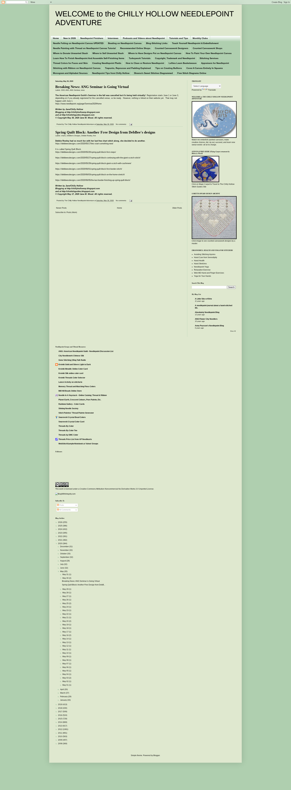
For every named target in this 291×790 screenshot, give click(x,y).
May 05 (65, 671)
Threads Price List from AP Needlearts (75, 439)
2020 (63, 90)
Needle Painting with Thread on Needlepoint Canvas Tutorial (84, 48)
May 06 (65, 667)
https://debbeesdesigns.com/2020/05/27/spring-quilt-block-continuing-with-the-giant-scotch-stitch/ (97, 158)
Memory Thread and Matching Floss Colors (77, 386)
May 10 (65, 653)
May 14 (65, 639)
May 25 (65, 603)
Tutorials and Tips (178, 38)
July (62, 564)
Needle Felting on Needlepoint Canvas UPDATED (78, 43)
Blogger (156, 755)
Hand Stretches (200, 264)
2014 (60, 722)
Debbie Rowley (86, 136)
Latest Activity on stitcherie (70, 382)
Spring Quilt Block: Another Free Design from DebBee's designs (105, 132)
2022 (60, 536)
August (63, 561)
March (63, 693)
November (64, 550)
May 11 (65, 649)
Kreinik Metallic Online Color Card (73, 369)
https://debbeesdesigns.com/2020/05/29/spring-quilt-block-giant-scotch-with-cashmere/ (93, 163)
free (94, 136)
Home (56, 38)
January (63, 700)
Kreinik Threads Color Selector (72, 378)
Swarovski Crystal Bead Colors (72, 417)
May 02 (65, 681)
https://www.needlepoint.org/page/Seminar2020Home (78, 104)
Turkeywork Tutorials (140, 58)
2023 (60, 533)
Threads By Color (66, 426)
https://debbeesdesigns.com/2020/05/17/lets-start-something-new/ (84, 143)
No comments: (121, 124)
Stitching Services (209, 58)
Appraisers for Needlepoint (215, 63)
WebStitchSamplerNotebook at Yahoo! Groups (78, 444)
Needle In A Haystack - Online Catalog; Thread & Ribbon (83, 395)
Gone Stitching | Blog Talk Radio (72, 360)
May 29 (65, 589)
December (64, 546)
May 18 (65, 628)
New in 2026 (69, 38)
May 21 (65, 617)
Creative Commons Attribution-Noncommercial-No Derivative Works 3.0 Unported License (117, 489)
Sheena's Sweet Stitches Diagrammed (153, 73)
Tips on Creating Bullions (168, 68)
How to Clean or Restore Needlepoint (145, 63)
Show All (233, 331)
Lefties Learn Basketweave (183, 63)
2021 (60, 540)
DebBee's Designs (73, 136)
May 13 (65, 642)
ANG (67, 90)
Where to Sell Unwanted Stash (108, 53)
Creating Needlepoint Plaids (106, 63)
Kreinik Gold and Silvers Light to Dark (75, 364)
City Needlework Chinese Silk (71, 356)
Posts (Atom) (72, 212)
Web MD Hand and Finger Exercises (209, 273)
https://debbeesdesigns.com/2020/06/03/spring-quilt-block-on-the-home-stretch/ (90, 174)
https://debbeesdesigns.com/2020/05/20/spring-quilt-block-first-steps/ (85, 152)
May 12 (65, 646)
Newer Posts (61, 208)
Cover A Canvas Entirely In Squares (204, 68)
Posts (61, 505)
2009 (60, 740)
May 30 (65, 578)
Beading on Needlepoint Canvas (125, 43)
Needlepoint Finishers (91, 38)
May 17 (65, 632)
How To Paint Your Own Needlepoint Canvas (209, 53)
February (64, 696)
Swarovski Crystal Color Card (71, 422)
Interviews (113, 38)
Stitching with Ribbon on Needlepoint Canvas (76, 68)
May (62, 571)
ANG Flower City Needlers (206, 319)
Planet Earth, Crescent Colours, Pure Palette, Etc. (80, 400)
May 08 (65, 660)
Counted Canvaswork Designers (171, 48)
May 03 (65, 678)
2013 (60, 726)
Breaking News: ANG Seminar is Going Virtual (92, 87)
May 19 (65, 625)
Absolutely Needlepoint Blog (207, 312)
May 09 (65, 656)
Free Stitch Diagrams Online (191, 73)
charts (63, 136)
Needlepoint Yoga (201, 267)
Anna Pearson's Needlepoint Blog (209, 326)
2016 (60, 715)
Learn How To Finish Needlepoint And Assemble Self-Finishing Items (88, 58)
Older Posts (177, 208)
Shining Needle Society (68, 408)
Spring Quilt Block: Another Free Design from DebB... (83, 585)
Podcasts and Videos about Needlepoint (144, 38)
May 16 (65, 635)
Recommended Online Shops (135, 48)
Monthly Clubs (200, 38)
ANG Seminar (75, 90)
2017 (60, 712)
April (62, 689)
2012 (60, 729)
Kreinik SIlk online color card (71, 373)
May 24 (65, 607)
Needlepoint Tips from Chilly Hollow (110, 73)
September (65, 557)
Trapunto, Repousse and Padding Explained (128, 68)
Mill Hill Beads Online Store (70, 391)
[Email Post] (130, 124)
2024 (60, 529)
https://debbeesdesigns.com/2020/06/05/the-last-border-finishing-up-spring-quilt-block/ (92, 180)
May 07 (65, 664)
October (63, 554)
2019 (60, 704)
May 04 (65, 674)
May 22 (65, 614)
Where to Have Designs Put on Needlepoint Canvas (154, 53)
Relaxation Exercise (202, 270)
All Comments (65, 510)
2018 (60, 708)
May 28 (65, 593)
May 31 (65, 574)
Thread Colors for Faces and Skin (70, 63)
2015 (60, 719)
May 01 (65, 685)
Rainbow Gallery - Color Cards (72, 404)
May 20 (65, 621)
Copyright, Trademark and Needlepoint (175, 58)
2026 (60, 522)
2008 (60, 744)
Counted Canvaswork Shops (207, 48)
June (62, 568)
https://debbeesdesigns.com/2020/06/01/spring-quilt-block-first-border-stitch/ (88, 169)
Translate (212, 90)
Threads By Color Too (68, 430)
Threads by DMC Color (68, 435)
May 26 (65, 600)
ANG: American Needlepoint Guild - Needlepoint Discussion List (86, 351)
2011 (60, 733)
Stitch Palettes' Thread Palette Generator (76, 413)
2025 (60, 526)
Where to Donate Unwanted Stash (70, 53)
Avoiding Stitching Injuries (204, 254)
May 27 (65, 596)
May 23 (65, 610)
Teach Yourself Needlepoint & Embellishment (195, 43)
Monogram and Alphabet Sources (70, 73)
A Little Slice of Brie (203, 299)
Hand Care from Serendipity (205, 257)
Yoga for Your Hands (202, 276)
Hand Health (199, 261)
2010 (60, 736)
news (83, 90)
